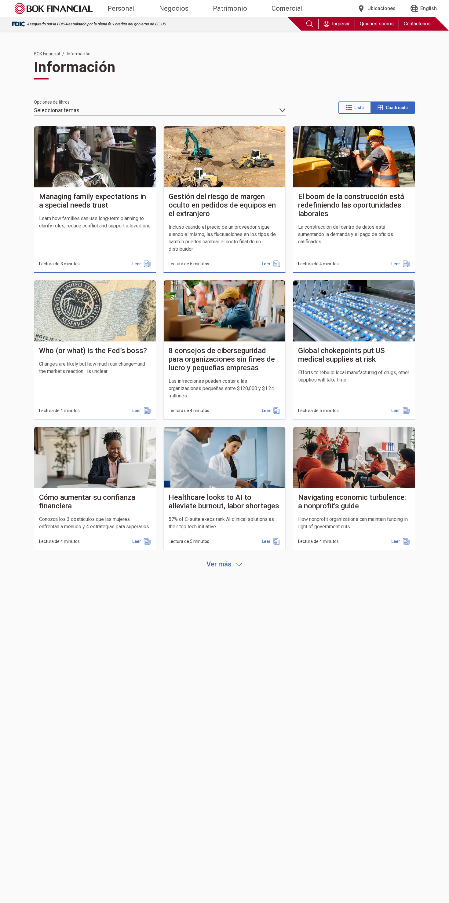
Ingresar (341, 24)
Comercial (287, 8)
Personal (121, 8)
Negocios (173, 8)
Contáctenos (417, 24)
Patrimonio (230, 8)
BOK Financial (47, 53)
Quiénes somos (377, 24)
